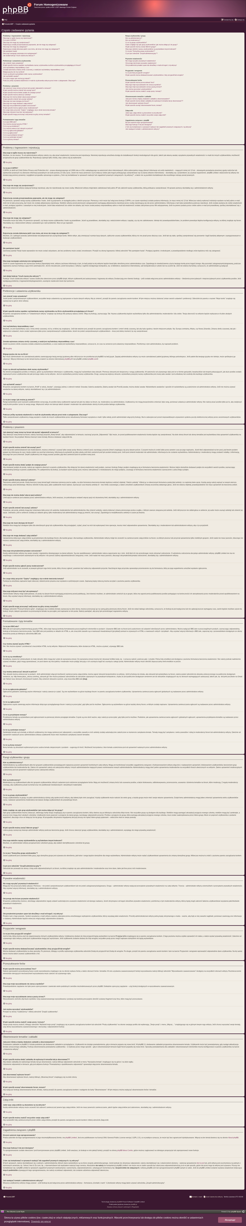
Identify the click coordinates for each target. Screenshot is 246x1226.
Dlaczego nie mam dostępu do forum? (16, 101)
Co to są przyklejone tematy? (13, 135)
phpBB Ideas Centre (125, 1150)
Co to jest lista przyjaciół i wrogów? (137, 73)
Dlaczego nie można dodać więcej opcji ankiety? (19, 97)
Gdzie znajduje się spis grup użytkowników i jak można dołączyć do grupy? (151, 44)
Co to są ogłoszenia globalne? (13, 130)
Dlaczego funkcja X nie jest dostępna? (138, 124)
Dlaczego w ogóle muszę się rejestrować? (17, 38)
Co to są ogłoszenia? (10, 133)
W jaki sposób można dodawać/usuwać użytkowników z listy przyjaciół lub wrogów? (154, 75)
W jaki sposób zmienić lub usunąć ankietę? (18, 99)
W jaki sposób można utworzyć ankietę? (17, 94)
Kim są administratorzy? (133, 38)
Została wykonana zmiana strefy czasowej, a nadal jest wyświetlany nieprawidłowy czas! (33, 69)
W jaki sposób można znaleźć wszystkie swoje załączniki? (145, 115)
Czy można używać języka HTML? (15, 124)
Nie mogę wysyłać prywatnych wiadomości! (140, 61)
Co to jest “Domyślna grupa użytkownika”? (140, 51)
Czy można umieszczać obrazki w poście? (18, 128)
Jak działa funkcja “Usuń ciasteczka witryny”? (19, 55)
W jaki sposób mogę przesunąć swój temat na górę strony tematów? (26, 114)
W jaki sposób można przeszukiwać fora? (139, 82)
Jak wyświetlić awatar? (11, 76)
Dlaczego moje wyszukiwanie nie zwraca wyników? (143, 85)
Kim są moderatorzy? (132, 40)
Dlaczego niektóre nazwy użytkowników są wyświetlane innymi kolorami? (150, 49)
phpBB (119, 1202)
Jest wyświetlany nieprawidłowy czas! (16, 67)
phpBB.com (92, 359)
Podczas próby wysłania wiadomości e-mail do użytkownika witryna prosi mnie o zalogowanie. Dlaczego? (39, 80)
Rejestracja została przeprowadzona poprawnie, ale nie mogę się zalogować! (29, 44)
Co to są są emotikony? (11, 126)
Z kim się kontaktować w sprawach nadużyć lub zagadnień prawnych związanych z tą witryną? (158, 127)
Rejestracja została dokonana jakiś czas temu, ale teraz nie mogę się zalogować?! (31, 49)
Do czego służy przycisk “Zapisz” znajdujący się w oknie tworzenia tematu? (29, 110)
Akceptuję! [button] (230, 1220)
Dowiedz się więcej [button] (41, 1221)
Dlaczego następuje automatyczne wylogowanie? (20, 53)
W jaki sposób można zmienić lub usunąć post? (19, 90)
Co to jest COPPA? (9, 40)
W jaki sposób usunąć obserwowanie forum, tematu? (143, 105)
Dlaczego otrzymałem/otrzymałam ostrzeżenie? (19, 105)
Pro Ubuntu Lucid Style (15, 1212)
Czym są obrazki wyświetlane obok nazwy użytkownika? (22, 74)
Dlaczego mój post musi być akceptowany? (18, 112)
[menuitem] (4, 19)
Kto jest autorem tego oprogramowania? (139, 122)
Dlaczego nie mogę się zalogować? (15, 47)
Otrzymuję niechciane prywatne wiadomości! (140, 63)
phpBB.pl (68, 359)
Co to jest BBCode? (10, 122)
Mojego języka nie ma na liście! (13, 72)
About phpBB (233, 1138)
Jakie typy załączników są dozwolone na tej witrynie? (143, 113)
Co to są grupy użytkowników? (136, 42)
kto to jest (200, 1163)
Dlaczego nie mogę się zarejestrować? (16, 42)
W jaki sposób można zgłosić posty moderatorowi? (20, 108)
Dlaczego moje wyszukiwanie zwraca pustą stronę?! (143, 87)
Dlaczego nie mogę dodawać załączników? (18, 103)
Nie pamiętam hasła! (10, 51)
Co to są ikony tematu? (11, 139)
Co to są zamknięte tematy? (12, 137)
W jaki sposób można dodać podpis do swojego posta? (22, 92)
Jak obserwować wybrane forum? (137, 103)
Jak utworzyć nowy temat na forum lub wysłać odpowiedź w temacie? (27, 88)
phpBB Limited (71, 1138)
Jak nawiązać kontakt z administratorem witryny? (142, 129)
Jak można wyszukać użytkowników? (138, 89)
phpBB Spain (236, 1212)
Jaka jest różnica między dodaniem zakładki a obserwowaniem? (147, 99)
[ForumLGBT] (17, 8)
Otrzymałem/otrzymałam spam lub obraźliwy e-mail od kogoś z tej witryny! (151, 65)
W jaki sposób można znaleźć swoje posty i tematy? (143, 91)
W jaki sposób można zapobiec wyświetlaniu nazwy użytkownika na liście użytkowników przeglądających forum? (42, 65)
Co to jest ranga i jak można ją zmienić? (16, 78)
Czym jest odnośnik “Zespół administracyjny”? (141, 53)
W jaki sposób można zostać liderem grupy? (140, 47)
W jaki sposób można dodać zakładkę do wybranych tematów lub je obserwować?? (154, 101)
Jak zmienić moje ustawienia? (13, 63)
